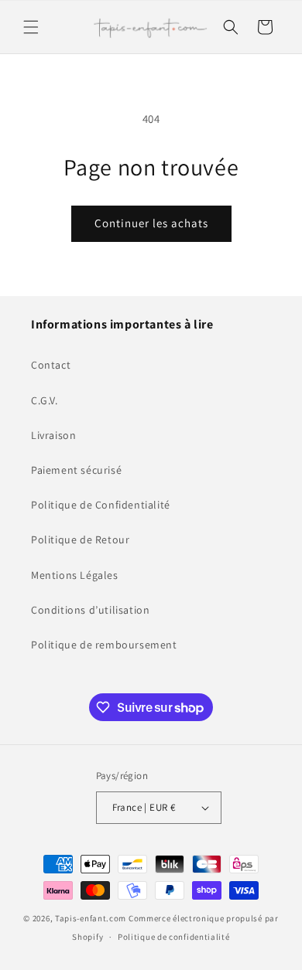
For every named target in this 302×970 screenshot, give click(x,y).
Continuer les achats (151, 223)
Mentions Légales (74, 575)
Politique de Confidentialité (100, 505)
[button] (31, 27)
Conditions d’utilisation (90, 610)
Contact (50, 365)
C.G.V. (44, 400)
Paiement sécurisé (76, 470)
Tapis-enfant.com (90, 918)
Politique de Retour (80, 539)
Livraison (53, 435)
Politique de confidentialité (174, 936)
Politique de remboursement (104, 645)
